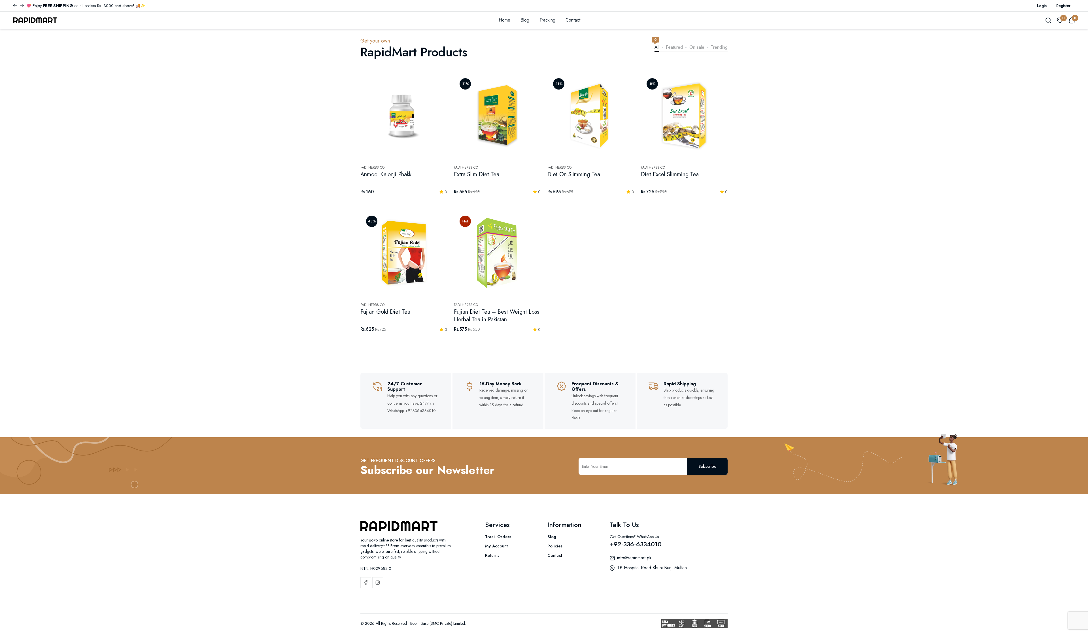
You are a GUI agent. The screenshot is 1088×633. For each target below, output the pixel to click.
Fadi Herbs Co (372, 167)
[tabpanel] (544, 210)
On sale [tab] (696, 47)
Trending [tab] (719, 47)
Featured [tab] (674, 47)
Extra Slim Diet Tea (476, 174)
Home (504, 20)
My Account (496, 546)
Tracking (547, 20)
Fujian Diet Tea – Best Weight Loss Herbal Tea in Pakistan (496, 316)
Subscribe (707, 466)
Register (1063, 6)
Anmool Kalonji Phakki (386, 174)
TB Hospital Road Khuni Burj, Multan (652, 567)
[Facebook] (365, 582)
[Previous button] (22, 5)
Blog (524, 20)
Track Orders (498, 537)
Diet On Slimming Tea (573, 174)
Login (1042, 6)
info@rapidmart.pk (634, 558)
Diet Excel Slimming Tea (670, 174)
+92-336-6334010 (636, 544)
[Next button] (15, 5)
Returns (492, 555)
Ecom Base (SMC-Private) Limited (437, 623)
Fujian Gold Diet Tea (385, 312)
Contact (573, 20)
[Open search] (1048, 20)
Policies (554, 546)
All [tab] (656, 47)
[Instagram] (377, 582)
